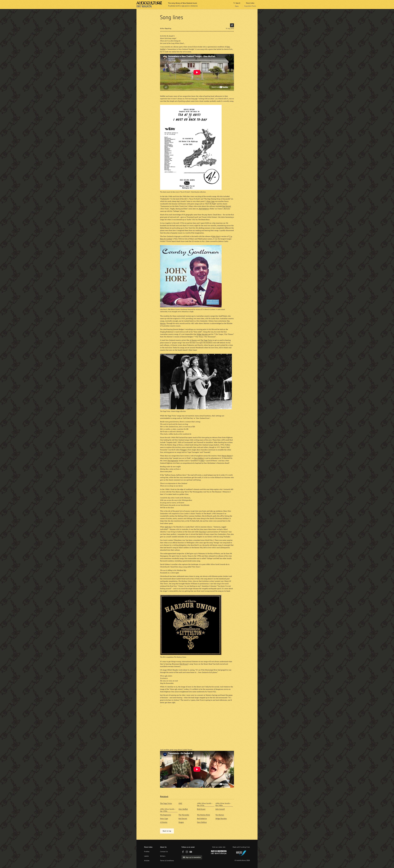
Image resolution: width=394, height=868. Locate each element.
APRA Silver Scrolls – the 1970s (205, 804)
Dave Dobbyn (199, 458)
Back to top (167, 831)
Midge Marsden (202, 334)
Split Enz (168, 527)
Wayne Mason (227, 456)
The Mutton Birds (203, 815)
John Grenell (220, 809)
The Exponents (172, 461)
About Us (163, 847)
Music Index (148, 847)
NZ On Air (241, 852)
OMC (202, 461)
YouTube (190, 851)
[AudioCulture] (149, 4)
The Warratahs (184, 815)
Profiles (146, 852)
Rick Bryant (184, 664)
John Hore (216, 236)
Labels (146, 856)
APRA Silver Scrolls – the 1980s (223, 804)
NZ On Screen (218, 852)
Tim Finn (202, 532)
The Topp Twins (206, 340)
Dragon (184, 450)
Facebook (232, 25)
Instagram (186, 851)
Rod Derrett (226, 206)
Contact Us (164, 852)
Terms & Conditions (167, 861)
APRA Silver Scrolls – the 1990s (168, 810)
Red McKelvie (204, 209)
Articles (146, 861)
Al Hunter (193, 340)
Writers (162, 856)
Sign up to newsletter (193, 857)
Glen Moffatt (183, 809)
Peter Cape (211, 201)
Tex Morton (219, 815)
